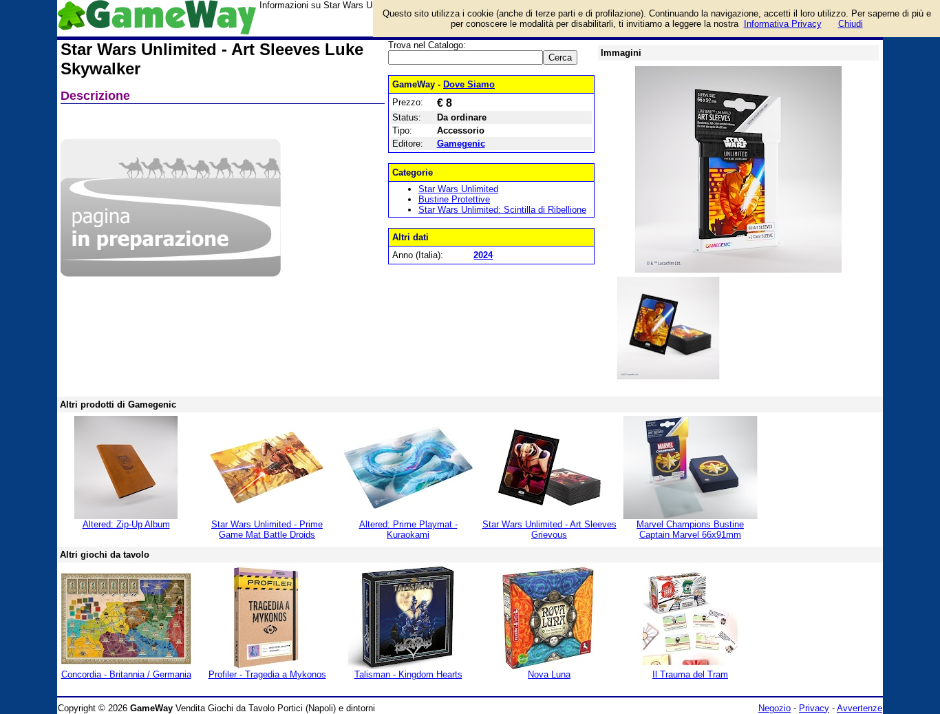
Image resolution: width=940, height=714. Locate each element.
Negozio (774, 708)
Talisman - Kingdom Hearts (408, 674)
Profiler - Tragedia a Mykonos (267, 674)
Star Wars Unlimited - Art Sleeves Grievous (549, 529)
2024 (483, 255)
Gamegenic (461, 143)
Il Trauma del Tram (690, 674)
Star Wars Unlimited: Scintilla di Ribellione (502, 209)
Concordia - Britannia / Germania (126, 674)
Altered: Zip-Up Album (126, 524)
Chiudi (850, 24)
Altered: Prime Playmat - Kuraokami (408, 529)
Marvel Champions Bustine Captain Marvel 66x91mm (690, 529)
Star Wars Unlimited (458, 189)
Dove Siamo (469, 84)
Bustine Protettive (454, 199)
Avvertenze (859, 708)
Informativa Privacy (783, 24)
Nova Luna (549, 674)
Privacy (814, 708)
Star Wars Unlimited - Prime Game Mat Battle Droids (267, 529)
